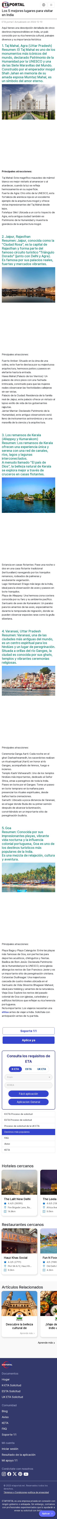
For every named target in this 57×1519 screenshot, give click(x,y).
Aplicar (46, 1513)
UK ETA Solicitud (12, 1397)
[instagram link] (4, 1474)
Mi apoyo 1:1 (9, 1460)
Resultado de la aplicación (18, 1454)
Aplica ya (28, 1040)
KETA (7, 1150)
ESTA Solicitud (11, 1391)
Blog (5, 1411)
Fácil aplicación (28, 1093)
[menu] (51, 5)
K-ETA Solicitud (11, 1385)
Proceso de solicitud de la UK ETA (22, 1126)
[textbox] (11, 1077)
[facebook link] (9, 1474)
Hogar (6, 1379)
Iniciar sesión (10, 1449)
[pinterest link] (20, 1474)
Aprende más (45, 1342)
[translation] (43, 5)
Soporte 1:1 (28, 1031)
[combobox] (28, 1077)
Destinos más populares (17, 1132)
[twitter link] (15, 1474)
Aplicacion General (28, 1102)
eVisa (5, 1012)
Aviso (7, 1143)
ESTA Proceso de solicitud (18, 1120)
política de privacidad (38, 1492)
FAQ (6, 1138)
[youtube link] (26, 1474)
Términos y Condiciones (15, 1492)
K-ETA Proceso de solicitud (18, 1114)
